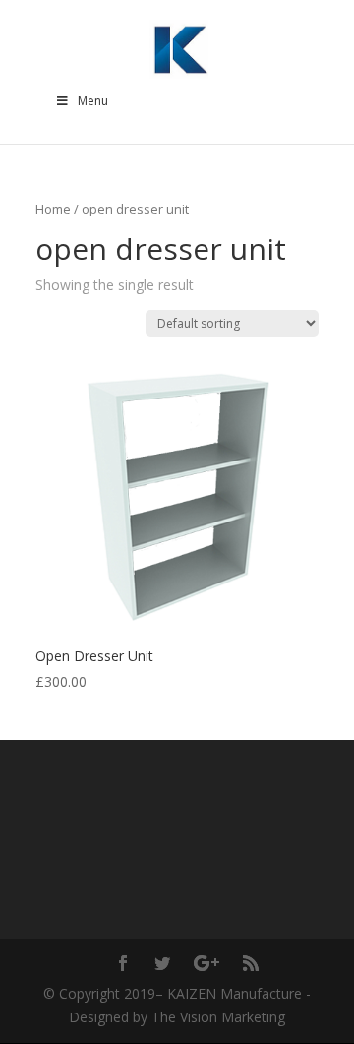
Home (53, 208)
